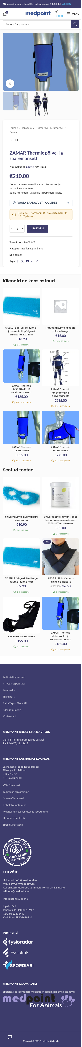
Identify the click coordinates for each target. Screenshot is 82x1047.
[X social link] (22, 261)
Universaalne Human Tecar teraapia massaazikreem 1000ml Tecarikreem (60, 520)
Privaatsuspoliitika (14, 683)
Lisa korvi (37, 228)
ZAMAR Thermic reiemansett (21, 448)
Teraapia (27, 127)
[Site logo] (38, 13)
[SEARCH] (75, 24)
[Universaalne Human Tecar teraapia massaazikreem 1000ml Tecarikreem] (60, 495)
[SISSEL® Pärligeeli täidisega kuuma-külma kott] (21, 556)
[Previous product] (12, 140)
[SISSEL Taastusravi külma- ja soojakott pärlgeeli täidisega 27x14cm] (21, 306)
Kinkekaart (9, 716)
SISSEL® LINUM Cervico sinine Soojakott (60, 580)
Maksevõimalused (13, 798)
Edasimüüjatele (12, 709)
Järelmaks (9, 690)
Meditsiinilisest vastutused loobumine (25, 811)
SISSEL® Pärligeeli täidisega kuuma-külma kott (21, 580)
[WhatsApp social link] (37, 261)
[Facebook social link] (17, 261)
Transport (8, 696)
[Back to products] (16, 140)
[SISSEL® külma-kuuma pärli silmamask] (21, 495)
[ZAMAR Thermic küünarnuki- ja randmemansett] (21, 366)
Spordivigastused (13, 824)
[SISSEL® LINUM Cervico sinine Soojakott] (60, 556)
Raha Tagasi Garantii (15, 703)
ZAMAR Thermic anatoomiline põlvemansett (60, 393)
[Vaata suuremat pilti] (10, 83)
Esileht (14, 127)
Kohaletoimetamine (14, 804)
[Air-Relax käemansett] (21, 615)
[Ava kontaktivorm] (10, 1037)
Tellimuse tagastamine (16, 791)
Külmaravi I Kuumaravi (49, 127)
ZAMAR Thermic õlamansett (60, 448)
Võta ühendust (11, 785)
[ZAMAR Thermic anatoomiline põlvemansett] (60, 367)
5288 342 (66, 3)
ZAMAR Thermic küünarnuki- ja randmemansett (21, 389)
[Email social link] (27, 261)
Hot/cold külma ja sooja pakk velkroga (61, 329)
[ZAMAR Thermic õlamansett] (60, 427)
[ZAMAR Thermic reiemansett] (21, 427)
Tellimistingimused (14, 677)
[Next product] (21, 140)
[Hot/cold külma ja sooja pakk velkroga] (60, 306)
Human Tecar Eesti (14, 818)
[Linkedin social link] (32, 261)
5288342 (22, 898)
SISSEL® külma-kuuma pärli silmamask (21, 518)
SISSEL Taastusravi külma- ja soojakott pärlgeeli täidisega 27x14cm (21, 331)
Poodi (59, 15)
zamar (18, 254)
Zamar (13, 132)
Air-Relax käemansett (21, 636)
